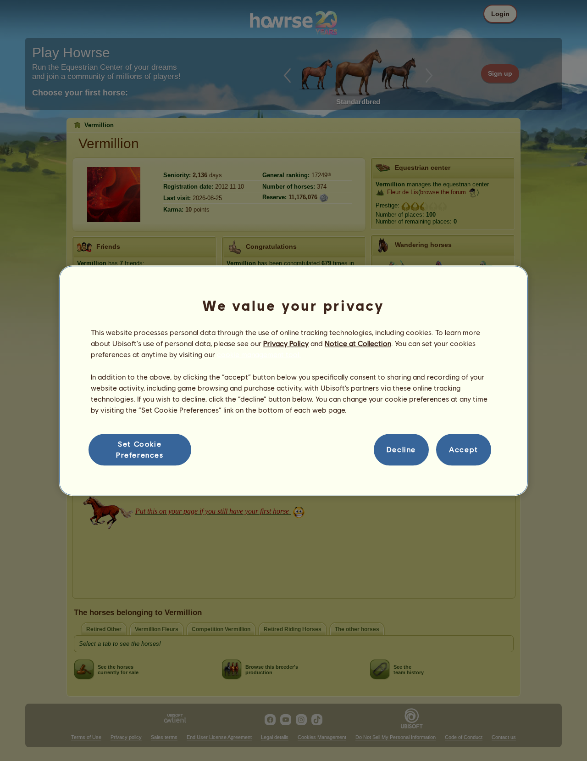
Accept (463, 449)
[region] (293, 380)
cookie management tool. (259, 354)
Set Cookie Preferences (140, 449)
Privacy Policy (286, 343)
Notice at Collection (358, 343)
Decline (401, 449)
